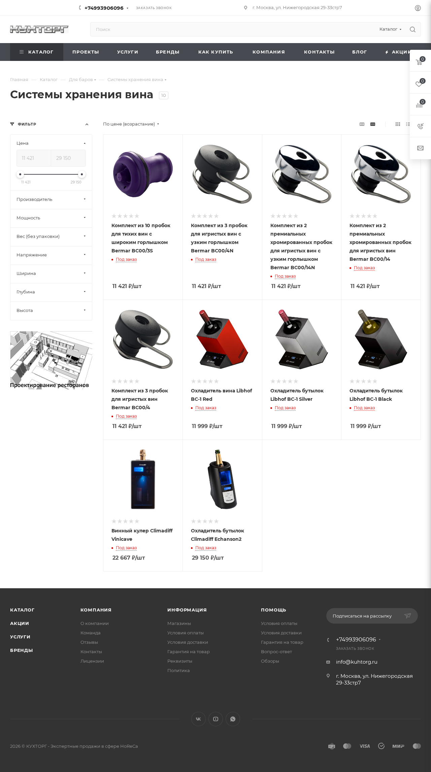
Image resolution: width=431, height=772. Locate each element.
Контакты (91, 651)
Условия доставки (187, 642)
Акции (19, 623)
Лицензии (92, 661)
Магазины (179, 623)
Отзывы (89, 642)
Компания (96, 609)
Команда (90, 632)
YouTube (215, 719)
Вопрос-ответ (276, 651)
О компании (94, 623)
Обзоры (270, 661)
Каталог (22, 609)
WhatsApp (233, 719)
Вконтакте (198, 719)
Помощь (273, 609)
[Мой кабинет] (418, 9)
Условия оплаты (185, 632)
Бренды (21, 650)
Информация (187, 609)
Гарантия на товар (188, 651)
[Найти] (412, 29)
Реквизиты (179, 661)
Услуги (20, 636)
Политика (178, 670)
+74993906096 (104, 8)
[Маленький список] (362, 124)
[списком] (408, 124)
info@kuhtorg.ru (356, 662)
